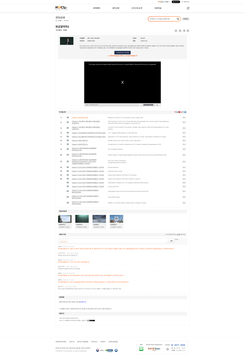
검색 (178, 19)
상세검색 (185, 19)
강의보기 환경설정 (82, 342)
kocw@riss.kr (181, 350)
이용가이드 (186, 2)
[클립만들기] (157, 105)
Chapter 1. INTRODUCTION (80, 117)
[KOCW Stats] (154, 349)
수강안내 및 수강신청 (122, 52)
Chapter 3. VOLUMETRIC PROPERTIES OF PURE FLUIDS (89, 133)
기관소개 (71, 342)
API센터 (102, 342)
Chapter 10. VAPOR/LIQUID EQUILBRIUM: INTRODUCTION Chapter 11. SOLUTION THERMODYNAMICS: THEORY (84, 161)
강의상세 (66, 20)
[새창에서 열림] (99, 350)
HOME (60, 20)
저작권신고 (94, 342)
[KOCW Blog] (141, 349)
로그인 (177, 2)
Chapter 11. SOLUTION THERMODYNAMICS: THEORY (88, 167)
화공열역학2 (62, 26)
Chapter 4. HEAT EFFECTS (80, 140)
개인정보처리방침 (61, 342)
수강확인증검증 (113, 342)
